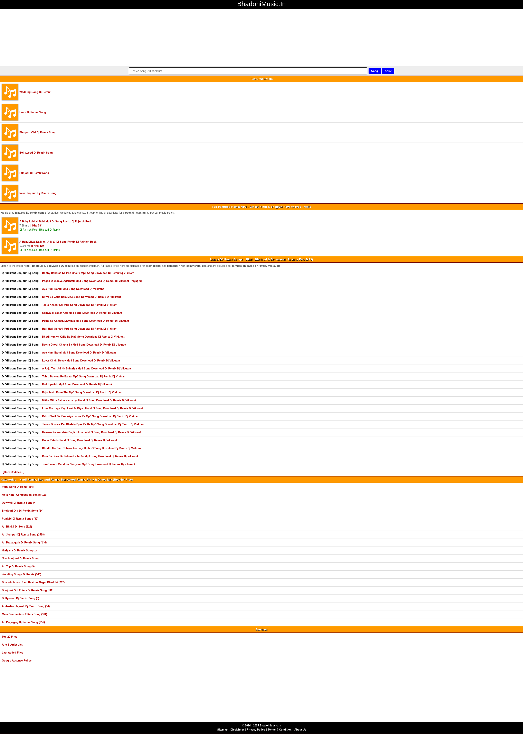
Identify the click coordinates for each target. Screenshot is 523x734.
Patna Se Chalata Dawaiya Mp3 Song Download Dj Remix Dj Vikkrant (85, 320)
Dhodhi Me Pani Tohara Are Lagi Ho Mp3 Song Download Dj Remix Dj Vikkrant (92, 448)
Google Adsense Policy (16, 660)
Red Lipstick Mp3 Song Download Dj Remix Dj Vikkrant (77, 384)
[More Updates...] (13, 472)
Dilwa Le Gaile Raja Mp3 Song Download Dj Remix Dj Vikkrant (81, 296)
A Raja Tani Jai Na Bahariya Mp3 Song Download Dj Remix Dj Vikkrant (86, 368)
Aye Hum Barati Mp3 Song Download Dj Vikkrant (73, 288)
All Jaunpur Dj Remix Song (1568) (23, 534)
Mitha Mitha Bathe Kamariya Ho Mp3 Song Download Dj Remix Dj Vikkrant (89, 400)
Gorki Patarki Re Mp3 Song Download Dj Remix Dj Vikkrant (79, 440)
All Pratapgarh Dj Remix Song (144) (24, 542)
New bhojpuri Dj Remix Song (20, 558)
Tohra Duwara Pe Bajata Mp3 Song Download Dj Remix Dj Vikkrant (84, 376)
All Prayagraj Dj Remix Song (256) (23, 622)
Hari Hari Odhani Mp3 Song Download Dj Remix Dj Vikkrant (79, 328)
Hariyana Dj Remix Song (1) (19, 550)
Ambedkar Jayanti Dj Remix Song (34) (26, 606)
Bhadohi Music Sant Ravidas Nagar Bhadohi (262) (33, 582)
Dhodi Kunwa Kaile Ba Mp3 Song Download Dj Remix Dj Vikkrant (83, 336)
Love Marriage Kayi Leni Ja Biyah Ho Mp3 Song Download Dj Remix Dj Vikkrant (92, 408)
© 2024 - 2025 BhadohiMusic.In (261, 725)
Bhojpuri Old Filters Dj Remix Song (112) (27, 590)
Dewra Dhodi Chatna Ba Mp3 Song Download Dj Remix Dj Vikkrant (84, 344)
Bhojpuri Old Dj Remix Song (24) (22, 510)
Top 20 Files (9, 636)
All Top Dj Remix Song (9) (18, 566)
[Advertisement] (122, 37)
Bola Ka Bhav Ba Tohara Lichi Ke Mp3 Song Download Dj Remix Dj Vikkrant (90, 456)
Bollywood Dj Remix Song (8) (20, 598)
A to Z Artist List (12, 644)
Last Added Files (12, 652)
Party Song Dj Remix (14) (18, 486)
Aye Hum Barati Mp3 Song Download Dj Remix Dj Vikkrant (79, 352)
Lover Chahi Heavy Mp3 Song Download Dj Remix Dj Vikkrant (81, 360)
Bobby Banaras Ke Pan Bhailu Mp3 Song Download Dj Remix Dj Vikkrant (88, 272)
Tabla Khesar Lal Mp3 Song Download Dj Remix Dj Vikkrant (79, 304)
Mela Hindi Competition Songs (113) (24, 494)
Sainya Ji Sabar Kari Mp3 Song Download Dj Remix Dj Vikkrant (82, 312)
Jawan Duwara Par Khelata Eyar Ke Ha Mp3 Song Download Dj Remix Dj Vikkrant (93, 424)
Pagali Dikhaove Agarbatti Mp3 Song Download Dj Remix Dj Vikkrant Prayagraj (92, 280)
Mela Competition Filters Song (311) (24, 614)
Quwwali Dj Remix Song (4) (19, 502)
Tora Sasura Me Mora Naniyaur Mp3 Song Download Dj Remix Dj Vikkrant (88, 464)
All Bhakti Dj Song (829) (17, 526)
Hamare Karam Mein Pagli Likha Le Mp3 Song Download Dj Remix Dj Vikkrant (91, 432)
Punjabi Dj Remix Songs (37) (20, 518)
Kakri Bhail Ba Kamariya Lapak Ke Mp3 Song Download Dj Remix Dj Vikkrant (90, 416)
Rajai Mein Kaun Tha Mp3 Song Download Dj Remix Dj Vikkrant (82, 392)
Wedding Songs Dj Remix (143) (21, 574)
